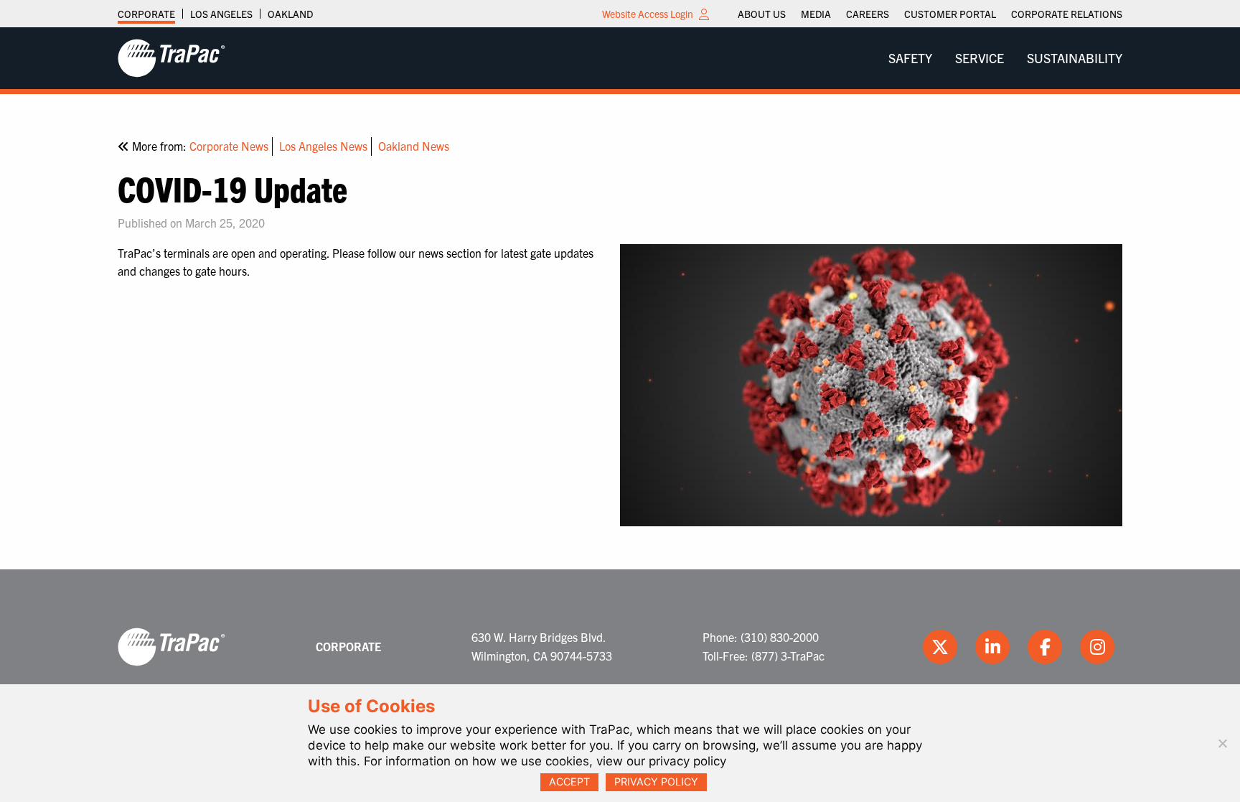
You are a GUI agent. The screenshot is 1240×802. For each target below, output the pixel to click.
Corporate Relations (1066, 13)
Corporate (146, 13)
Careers (867, 13)
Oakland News (413, 146)
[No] (1222, 743)
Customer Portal (950, 13)
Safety (910, 58)
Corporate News (228, 146)
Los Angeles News (323, 146)
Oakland (290, 13)
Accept (569, 781)
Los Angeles (221, 13)
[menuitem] (762, 14)
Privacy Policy (656, 781)
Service (979, 58)
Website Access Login (647, 13)
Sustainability (1074, 58)
